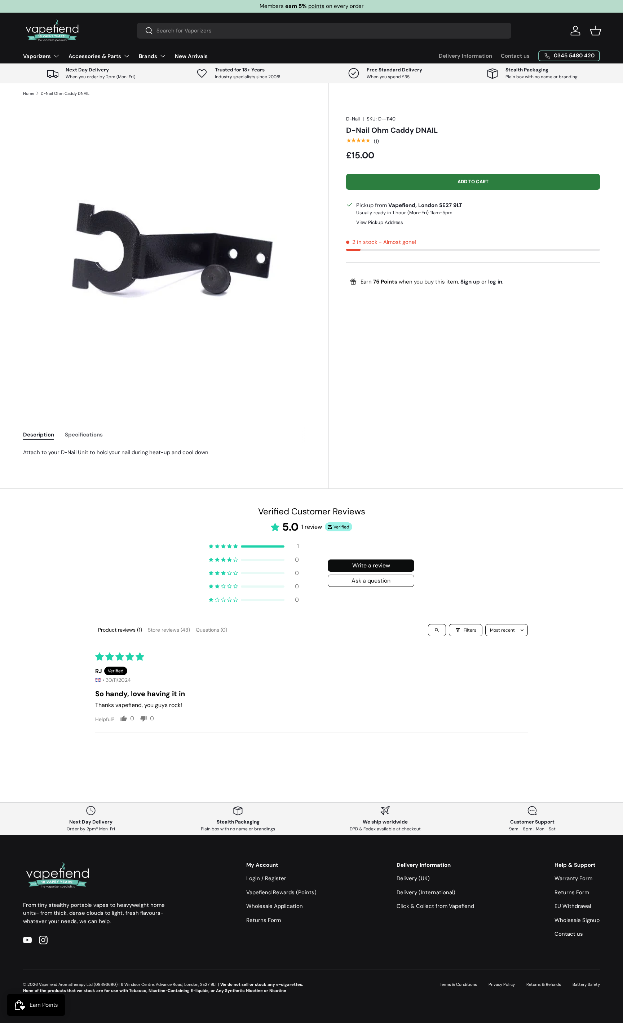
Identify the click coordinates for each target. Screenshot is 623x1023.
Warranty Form (573, 878)
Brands (148, 56)
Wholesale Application (274, 906)
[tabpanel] (167, 452)
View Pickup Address (379, 222)
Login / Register (266, 878)
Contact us (515, 56)
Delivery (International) (426, 892)
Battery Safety (586, 984)
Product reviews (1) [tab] (120, 630)
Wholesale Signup (577, 920)
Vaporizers (37, 56)
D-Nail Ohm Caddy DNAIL (65, 93)
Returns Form (263, 920)
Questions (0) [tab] (211, 630)
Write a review (371, 565)
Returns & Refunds (543, 984)
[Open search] (437, 630)
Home (28, 93)
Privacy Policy (502, 984)
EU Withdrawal (572, 906)
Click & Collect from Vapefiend (435, 906)
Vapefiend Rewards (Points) (281, 892)
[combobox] (324, 31)
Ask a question (371, 580)
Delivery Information (465, 56)
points (316, 6)
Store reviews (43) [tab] (169, 630)
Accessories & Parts (95, 56)
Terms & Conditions (458, 984)
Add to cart (473, 181)
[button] (596, 31)
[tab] (38, 435)
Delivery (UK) (413, 878)
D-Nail (353, 119)
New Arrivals (191, 56)
